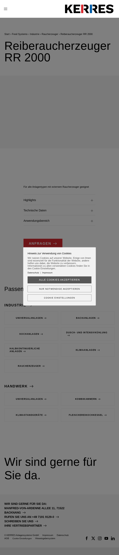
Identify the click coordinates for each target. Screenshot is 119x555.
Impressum (47, 272)
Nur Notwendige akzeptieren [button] (59, 289)
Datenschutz (33, 272)
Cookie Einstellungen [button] (59, 298)
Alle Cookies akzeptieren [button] (59, 280)
